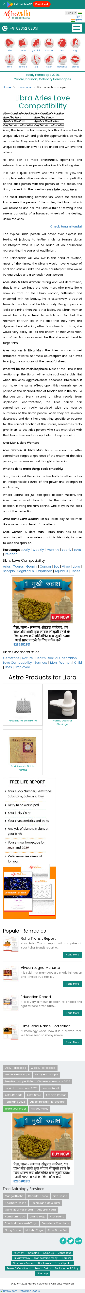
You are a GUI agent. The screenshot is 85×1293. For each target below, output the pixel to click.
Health (40, 658)
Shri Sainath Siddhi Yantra (23, 768)
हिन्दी (79, 17)
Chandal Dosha (38, 1196)
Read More (72, 954)
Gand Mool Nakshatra (19, 1210)
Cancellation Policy (46, 1258)
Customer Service (23, 1263)
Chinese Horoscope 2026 (53, 1081)
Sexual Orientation (62, 658)
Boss (8, 667)
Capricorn (44, 571)
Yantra (19, 79)
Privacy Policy (39, 1109)
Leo (56, 566)
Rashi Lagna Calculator (45, 1203)
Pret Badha (57, 1216)
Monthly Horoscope (17, 1074)
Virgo (66, 566)
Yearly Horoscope (46, 1074)
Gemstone (11, 658)
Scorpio (9, 571)
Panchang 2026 (15, 1102)
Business (40, 662)
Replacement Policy (66, 1268)
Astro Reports (13, 1095)
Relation (11, 554)
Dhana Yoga (37, 1216)
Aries (7, 566)
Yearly (66, 549)
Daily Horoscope (15, 1068)
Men (53, 662)
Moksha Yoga (34, 1230)
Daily (26, 549)
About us (48, 1253)
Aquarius (61, 571)
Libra (76, 566)
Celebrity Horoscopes (55, 79)
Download (41, 4)
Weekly (38, 549)
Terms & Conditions (19, 1268)
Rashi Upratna (63, 1263)
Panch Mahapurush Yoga (21, 1223)
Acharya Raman (56, 1095)
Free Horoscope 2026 (19, 1081)
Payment (19, 1253)
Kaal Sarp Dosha (15, 1203)
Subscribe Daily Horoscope (47, 1102)
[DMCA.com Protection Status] (20, 1291)
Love (77, 549)
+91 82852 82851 (23, 28)
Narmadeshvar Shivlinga (62, 722)
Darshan (32, 79)
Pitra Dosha (60, 1196)
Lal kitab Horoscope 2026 (21, 1088)
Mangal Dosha (14, 1196)
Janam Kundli (50, 1088)
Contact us (64, 1253)
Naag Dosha (13, 1230)
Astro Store (34, 1095)
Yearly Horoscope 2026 (42, 75)
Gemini (31, 566)
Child (78, 662)
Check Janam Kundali (66, 226)
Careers (66, 1258)
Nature (27, 658)
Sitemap (42, 1273)
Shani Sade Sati (57, 1230)
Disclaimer (44, 1263)
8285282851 (21, 644)
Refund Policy (43, 1268)
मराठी (78, 20)
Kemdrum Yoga (15, 1216)
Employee (22, 667)
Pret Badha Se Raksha (23, 720)
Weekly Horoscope (43, 1068)
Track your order (15, 1109)
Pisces (75, 571)
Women (65, 662)
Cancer (45, 566)
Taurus (18, 566)
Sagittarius (25, 571)
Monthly (52, 549)
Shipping (33, 1253)
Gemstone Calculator (55, 1223)
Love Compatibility (17, 662)
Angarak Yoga (46, 1210)
